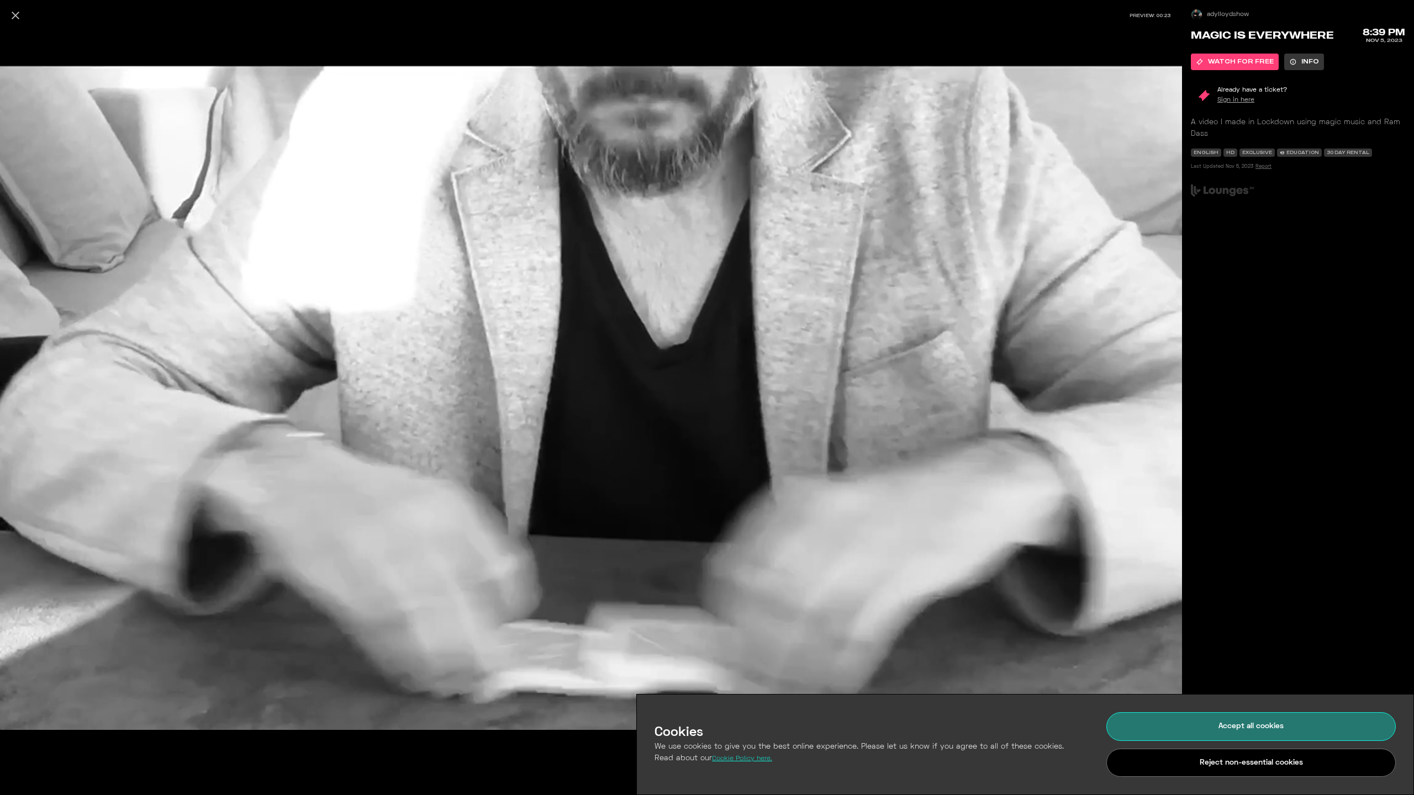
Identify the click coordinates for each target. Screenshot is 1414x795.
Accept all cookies (1251, 726)
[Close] (15, 15)
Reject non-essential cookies (1251, 762)
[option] (1235, 62)
